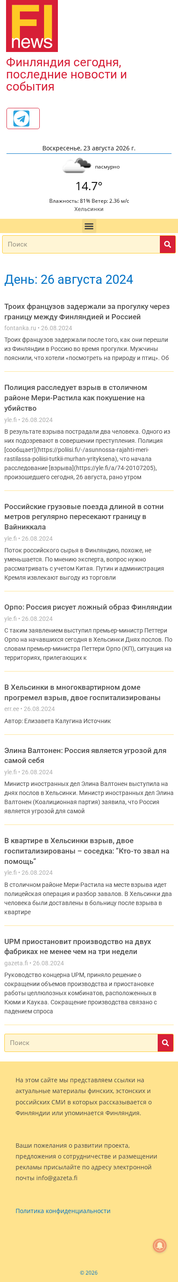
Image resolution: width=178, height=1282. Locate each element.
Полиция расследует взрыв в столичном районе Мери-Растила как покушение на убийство (75, 397)
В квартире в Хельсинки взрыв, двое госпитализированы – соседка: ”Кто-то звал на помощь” (86, 850)
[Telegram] (21, 118)
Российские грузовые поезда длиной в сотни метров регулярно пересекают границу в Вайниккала (84, 516)
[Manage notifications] (160, 1246)
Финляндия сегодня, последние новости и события (66, 74)
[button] (89, 226)
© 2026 (89, 1272)
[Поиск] (167, 244)
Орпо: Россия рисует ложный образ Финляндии (88, 607)
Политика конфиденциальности (63, 1211)
